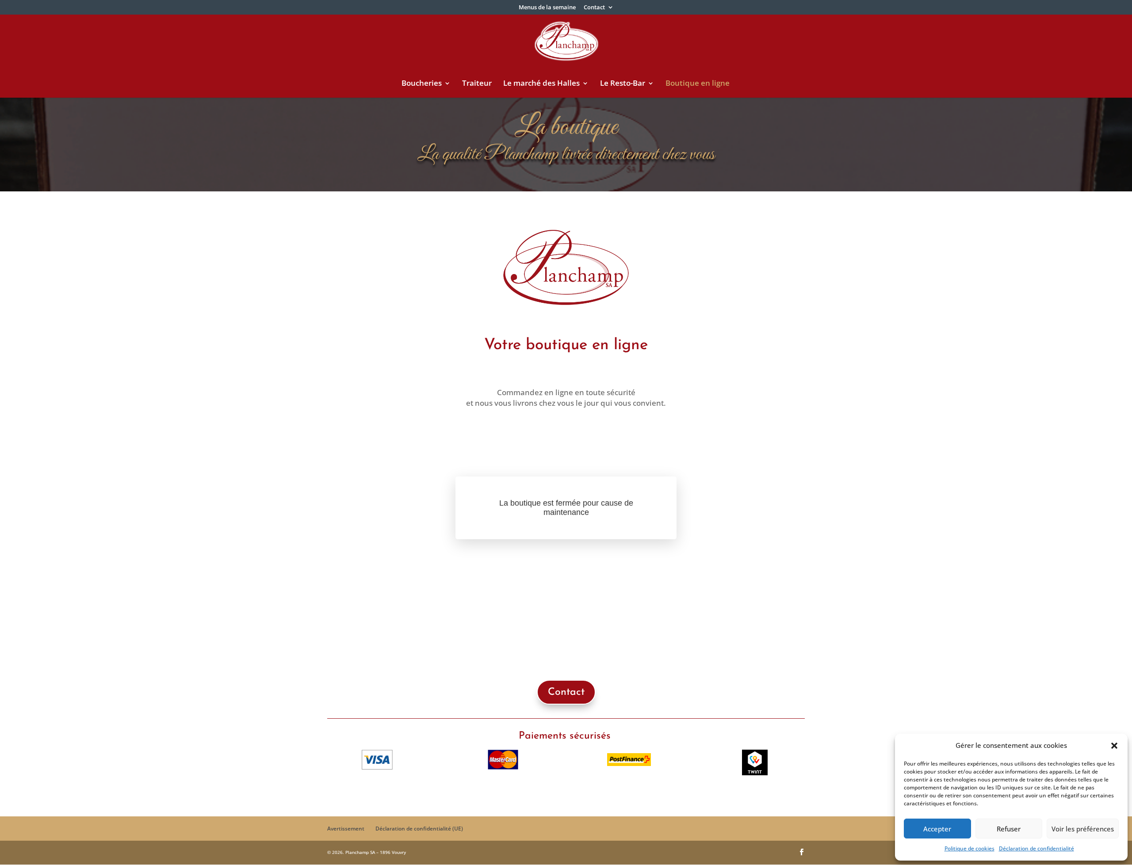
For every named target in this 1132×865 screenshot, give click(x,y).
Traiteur (477, 84)
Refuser (1009, 828)
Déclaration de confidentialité (1036, 848)
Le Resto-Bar (622, 84)
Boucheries (422, 84)
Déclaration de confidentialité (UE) (419, 828)
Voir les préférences (1083, 828)
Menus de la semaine (547, 7)
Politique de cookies (969, 848)
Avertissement (345, 828)
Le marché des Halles (541, 84)
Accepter (937, 828)
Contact (594, 7)
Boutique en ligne (697, 84)
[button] (1114, 745)
